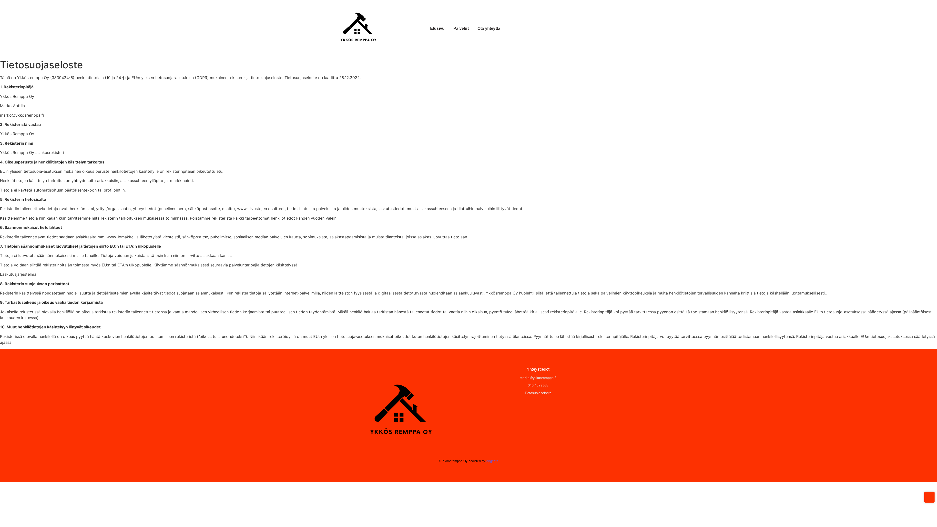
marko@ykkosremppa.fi (538, 378)
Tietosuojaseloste (538, 393)
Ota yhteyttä (489, 28)
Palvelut (461, 28)
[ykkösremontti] (399, 411)
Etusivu (437, 28)
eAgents (492, 461)
